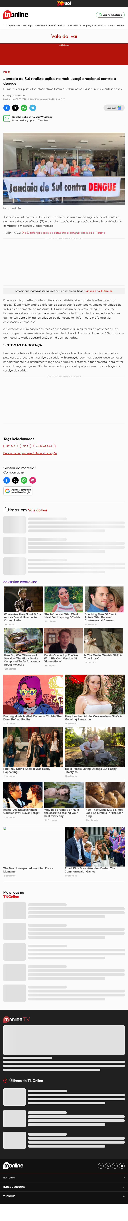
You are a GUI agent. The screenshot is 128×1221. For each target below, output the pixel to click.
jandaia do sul (44, 446)
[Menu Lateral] (4, 26)
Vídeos (111, 25)
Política (61, 25)
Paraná (52, 25)
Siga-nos (111, 107)
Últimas (121, 25)
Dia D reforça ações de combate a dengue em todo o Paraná (63, 232)
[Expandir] (124, 1196)
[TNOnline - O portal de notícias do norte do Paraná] (15, 14)
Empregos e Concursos (94, 25)
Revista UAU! (74, 25)
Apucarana (14, 25)
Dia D (25, 446)
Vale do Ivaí (41, 25)
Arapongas (27, 25)
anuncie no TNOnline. (99, 290)
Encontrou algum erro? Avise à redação (30, 453)
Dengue (10, 446)
